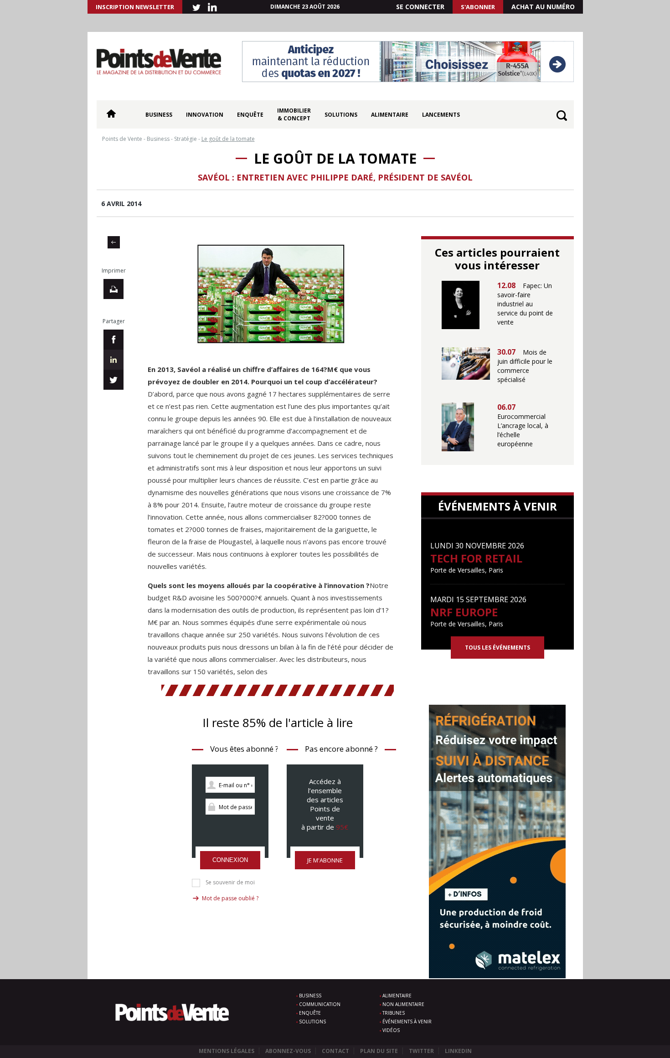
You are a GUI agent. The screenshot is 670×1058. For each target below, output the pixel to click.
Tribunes (393, 1013)
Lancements (441, 115)
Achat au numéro (543, 6)
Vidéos (391, 1030)
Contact (335, 1051)
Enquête (250, 115)
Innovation (204, 115)
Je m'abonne (325, 860)
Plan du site (379, 1051)
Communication (319, 1004)
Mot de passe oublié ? (230, 898)
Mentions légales (226, 1051)
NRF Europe (464, 611)
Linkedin (458, 1051)
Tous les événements (497, 647)
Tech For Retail (476, 558)
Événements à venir (407, 1021)
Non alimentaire (403, 1004)
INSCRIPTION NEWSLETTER (135, 7)
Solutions (341, 115)
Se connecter (420, 6)
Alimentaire (389, 115)
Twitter (421, 1051)
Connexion (230, 860)
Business (158, 115)
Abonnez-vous (288, 1051)
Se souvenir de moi (230, 882)
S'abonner (478, 7)
